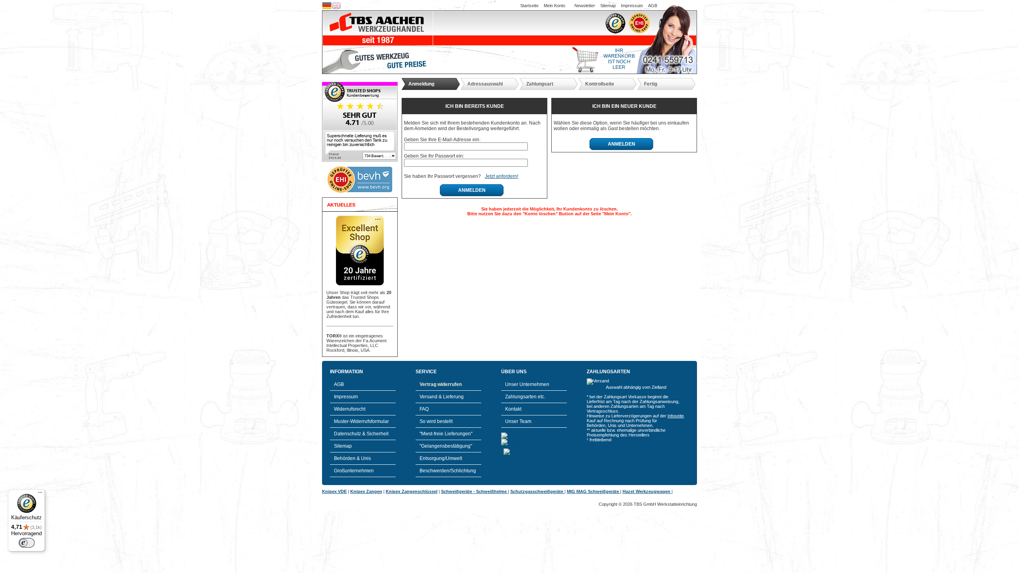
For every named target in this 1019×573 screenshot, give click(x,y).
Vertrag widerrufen (441, 384)
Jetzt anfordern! (501, 176)
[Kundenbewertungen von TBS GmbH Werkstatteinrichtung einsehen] (360, 160)
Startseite (529, 5)
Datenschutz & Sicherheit (361, 434)
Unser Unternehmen (527, 384)
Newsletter (584, 5)
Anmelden (472, 190)
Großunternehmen (354, 471)
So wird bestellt (436, 421)
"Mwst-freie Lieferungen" (446, 434)
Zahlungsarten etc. (525, 397)
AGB (652, 5)
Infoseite (676, 415)
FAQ (424, 409)
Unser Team (518, 421)
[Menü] (40, 494)
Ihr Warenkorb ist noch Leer (619, 59)
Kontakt (513, 409)
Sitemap (608, 5)
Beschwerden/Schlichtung (448, 471)
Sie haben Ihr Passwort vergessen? (442, 176)
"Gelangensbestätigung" (446, 446)
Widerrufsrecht (349, 409)
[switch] (27, 543)
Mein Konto (554, 5)
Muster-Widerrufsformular (361, 421)
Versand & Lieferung (442, 397)
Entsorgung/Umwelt (441, 458)
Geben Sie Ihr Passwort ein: (434, 156)
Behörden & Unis (352, 458)
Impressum (632, 5)
